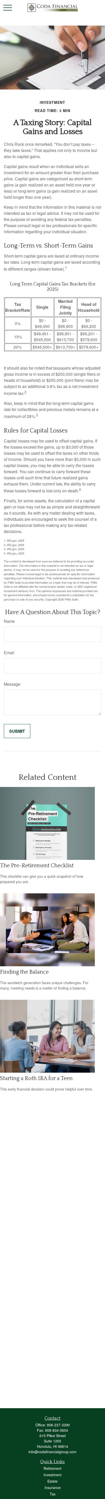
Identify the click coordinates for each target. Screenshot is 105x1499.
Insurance (53, 1487)
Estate (52, 1481)
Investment (52, 1474)
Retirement (52, 1468)
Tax (53, 1493)
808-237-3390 (58, 1424)
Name (9, 621)
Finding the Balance (24, 972)
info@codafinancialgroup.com (52, 1451)
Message (12, 684)
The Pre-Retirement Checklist (37, 865)
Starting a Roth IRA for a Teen (36, 1078)
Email (9, 653)
